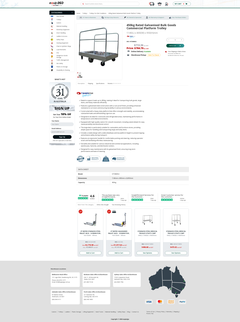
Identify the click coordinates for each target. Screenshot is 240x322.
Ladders (67, 312)
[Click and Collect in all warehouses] (160, 4)
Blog (128, 312)
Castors (58, 23)
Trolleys (58, 19)
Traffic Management (62, 60)
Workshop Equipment (62, 29)
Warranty (169, 312)
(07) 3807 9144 (88, 282)
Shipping (90, 83)
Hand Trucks (99, 312)
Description (81, 83)
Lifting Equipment (88, 312)
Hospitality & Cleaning (63, 70)
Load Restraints (61, 49)
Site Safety (59, 63)
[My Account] (166, 4)
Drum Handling (61, 33)
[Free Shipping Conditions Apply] (151, 4)
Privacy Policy (160, 312)
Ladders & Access (61, 36)
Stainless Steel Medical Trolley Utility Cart (147, 232)
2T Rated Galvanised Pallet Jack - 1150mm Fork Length (119, 232)
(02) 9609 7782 (118, 282)
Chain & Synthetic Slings (63, 46)
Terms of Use (150, 312)
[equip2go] (56, 4)
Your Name (55, 121)
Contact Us (135, 312)
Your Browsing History (118, 205)
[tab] (62, 13)
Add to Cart (174, 46)
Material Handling (61, 26)
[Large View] (79, 74)
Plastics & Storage (62, 67)
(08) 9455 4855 (88, 299)
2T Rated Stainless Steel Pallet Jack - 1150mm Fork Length (90, 232)
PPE (57, 53)
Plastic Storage (76, 312)
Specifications (100, 83)
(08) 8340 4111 (56, 299)
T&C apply (182, 55)
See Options (147, 253)
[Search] (83, 3)
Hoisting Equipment (62, 43)
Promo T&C (150, 313)
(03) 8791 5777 (61, 280)
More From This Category (85, 205)
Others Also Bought (103, 205)
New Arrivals (60, 16)
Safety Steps (60, 39)
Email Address (56, 128)
